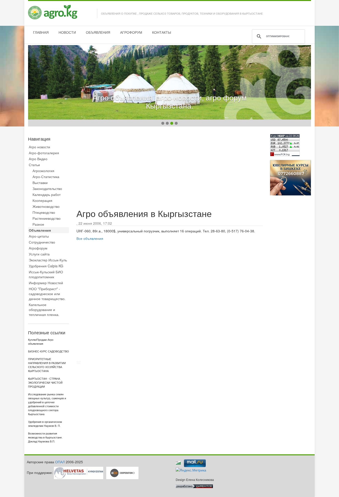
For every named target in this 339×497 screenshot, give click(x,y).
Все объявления (89, 238)
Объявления (40, 230)
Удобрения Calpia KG (46, 265)
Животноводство (46, 206)
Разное (38, 224)
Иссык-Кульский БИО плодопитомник (46, 274)
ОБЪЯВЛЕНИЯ (98, 32)
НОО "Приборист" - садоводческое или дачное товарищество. (47, 293)
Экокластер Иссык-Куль (48, 259)
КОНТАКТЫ (161, 32)
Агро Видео (38, 158)
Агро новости (39, 146)
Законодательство (47, 188)
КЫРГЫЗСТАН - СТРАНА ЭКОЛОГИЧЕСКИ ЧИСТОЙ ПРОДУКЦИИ (45, 382)
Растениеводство (47, 218)
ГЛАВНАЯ (41, 32)
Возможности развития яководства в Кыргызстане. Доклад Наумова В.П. (45, 437)
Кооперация (42, 200)
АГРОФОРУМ (131, 32)
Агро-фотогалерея (44, 152)
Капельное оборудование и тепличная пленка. (44, 309)
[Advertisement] (169, 168)
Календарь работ (47, 194)
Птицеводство (44, 212)
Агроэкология (43, 170)
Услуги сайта (39, 253)
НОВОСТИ (67, 32)
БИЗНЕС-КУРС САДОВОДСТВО (48, 351)
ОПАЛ (60, 461)
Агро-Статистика (46, 176)
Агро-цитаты (39, 236)
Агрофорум (38, 248)
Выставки (40, 182)
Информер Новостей (46, 282)
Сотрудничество (42, 242)
